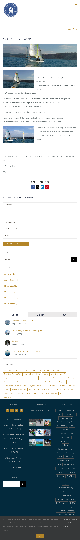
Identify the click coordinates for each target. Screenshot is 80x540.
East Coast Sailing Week (12, 374)
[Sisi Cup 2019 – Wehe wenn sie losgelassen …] (7, 332)
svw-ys (13, 393)
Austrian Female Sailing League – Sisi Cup (14, 427)
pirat (25, 386)
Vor (73, 29)
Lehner (40, 382)
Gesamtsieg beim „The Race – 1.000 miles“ (28, 351)
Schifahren (51, 386)
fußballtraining (29, 374)
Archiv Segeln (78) (11, 280)
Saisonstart (41, 386)
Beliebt (15, 315)
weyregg (54, 393)
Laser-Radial (15, 382)
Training (35, 393)
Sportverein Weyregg (44, 389)
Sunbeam (58, 389)
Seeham (72, 386)
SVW (6, 393)
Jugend (45, 374)
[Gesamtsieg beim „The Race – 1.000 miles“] (7, 352)
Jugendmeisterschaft (58, 374)
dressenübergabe (53, 370)
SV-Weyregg (68, 389)
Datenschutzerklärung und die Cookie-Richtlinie (70, 522)
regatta (32, 386)
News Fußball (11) (11, 286)
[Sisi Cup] (7, 342)
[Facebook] (7, 410)
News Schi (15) (9, 292)
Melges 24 (61, 382)
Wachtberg (45, 393)
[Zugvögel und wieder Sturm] (7, 321)
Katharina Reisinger (23, 378)
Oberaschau (8, 386)
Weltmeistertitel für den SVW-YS (14, 450)
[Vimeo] (16, 410)
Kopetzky (60, 378)
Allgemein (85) (9, 274)
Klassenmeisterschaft (47, 378)
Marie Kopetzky (50, 382)
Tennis (28, 393)
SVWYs (20, 393)
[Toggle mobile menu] (76, 4)
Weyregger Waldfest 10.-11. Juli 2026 (14, 460)
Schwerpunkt (62, 386)
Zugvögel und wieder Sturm (22, 321)
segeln (6, 389)
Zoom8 (62, 393)
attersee (28, 370)
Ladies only (70, 378)
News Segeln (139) (11, 298)
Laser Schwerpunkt (28, 382)
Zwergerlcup (8, 397)
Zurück (68, 29)
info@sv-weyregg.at (42, 410)
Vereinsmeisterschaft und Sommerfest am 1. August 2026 (14, 438)
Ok (40, 536)
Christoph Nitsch (39, 370)
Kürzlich (40, 315)
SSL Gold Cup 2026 (14, 468)
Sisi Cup (15, 341)
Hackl (38, 374)
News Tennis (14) (10, 304)
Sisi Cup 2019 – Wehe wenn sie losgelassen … (29, 331)
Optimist (18, 386)
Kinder (34, 378)
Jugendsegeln (9, 378)
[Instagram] (21, 410)
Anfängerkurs (17, 370)
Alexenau (7, 370)
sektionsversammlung (19, 389)
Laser (6, 382)
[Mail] (12, 410)
